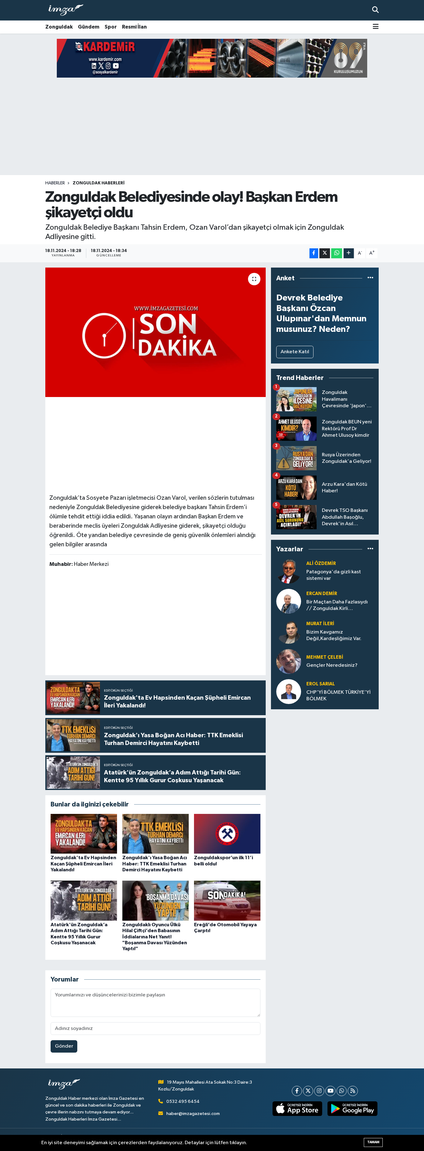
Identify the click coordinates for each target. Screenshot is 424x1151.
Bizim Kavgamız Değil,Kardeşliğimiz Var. (333, 635)
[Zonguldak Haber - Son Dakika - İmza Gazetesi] (68, 10)
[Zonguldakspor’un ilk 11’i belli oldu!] (227, 833)
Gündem (88, 26)
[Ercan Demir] (288, 601)
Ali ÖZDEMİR (321, 563)
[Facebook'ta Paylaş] (313, 253)
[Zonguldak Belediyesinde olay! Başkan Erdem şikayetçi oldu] (155, 332)
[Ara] (375, 10)
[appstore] (297, 1108)
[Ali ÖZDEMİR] (288, 571)
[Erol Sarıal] (288, 691)
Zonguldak (59, 26)
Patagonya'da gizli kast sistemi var (333, 575)
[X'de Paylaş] (324, 253)
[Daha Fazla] (349, 253)
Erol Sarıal (320, 684)
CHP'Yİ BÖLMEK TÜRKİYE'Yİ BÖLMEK (338, 696)
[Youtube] (330, 1091)
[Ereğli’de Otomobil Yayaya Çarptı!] (227, 900)
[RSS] (353, 1091)
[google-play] (352, 1108)
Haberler (55, 183)
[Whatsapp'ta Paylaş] (336, 253)
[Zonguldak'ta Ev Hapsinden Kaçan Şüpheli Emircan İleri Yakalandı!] (84, 833)
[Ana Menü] (376, 27)
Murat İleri (320, 623)
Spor (111, 26)
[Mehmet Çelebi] (288, 661)
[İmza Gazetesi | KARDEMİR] (212, 58)
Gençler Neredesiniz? (332, 665)
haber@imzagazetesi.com (193, 1113)
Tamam (373, 1142)
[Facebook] (297, 1091)
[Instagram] (319, 1091)
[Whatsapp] (341, 1091)
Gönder (64, 1046)
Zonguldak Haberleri (98, 183)
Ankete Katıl (295, 351)
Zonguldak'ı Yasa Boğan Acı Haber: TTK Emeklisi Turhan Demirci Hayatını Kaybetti (154, 863)
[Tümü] (370, 278)
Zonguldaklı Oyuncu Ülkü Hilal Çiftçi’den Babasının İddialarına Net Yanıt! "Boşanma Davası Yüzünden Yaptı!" (154, 936)
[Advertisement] (212, 126)
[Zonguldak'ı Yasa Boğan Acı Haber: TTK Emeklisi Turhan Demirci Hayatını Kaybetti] (155, 833)
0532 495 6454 (183, 1101)
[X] (308, 1091)
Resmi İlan (134, 26)
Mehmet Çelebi (324, 657)
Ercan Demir (321, 593)
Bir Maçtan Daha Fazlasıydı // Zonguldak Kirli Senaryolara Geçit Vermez (337, 605)
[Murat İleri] (288, 631)
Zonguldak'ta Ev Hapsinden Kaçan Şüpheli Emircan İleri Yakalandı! (83, 863)
